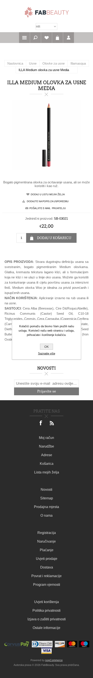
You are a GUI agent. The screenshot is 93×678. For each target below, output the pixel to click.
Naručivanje (46, 541)
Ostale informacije (46, 628)
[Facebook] (41, 423)
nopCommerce (54, 660)
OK (46, 346)
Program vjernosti (46, 584)
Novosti (46, 489)
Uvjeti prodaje (46, 559)
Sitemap (46, 498)
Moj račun (46, 438)
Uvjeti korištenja (46, 602)
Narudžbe (46, 446)
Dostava (46, 567)
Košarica (57, 37)
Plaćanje (46, 550)
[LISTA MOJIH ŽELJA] (46, 37)
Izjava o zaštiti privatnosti (46, 619)
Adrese (46, 455)
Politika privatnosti (46, 610)
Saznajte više (46, 353)
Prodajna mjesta (46, 507)
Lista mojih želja (46, 472)
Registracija (46, 533)
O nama (46, 515)
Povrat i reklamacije (46, 576)
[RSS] (52, 423)
